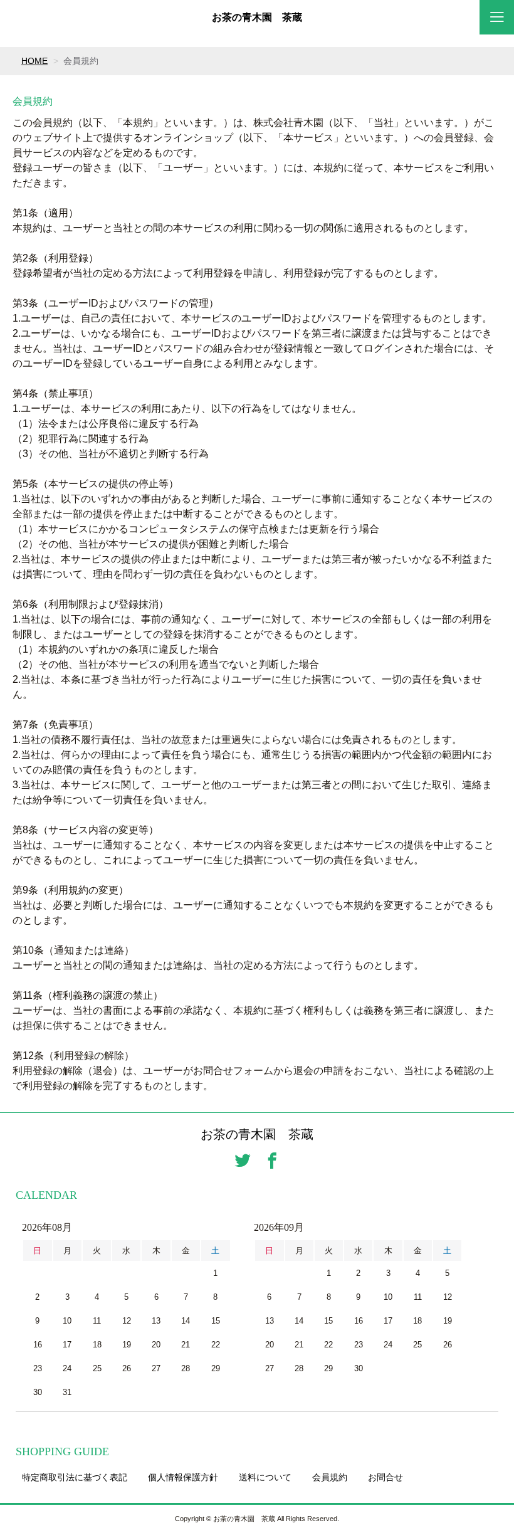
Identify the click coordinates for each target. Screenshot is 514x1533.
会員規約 (329, 1477)
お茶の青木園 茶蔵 (257, 18)
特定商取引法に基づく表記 (74, 1477)
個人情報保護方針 (183, 1477)
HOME (34, 61)
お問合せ (385, 1477)
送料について (265, 1477)
